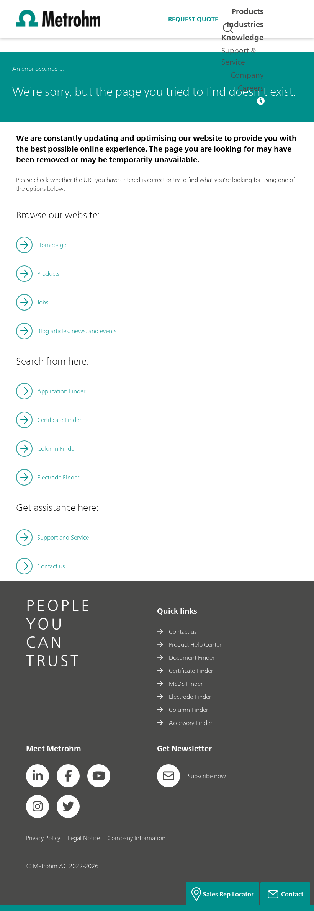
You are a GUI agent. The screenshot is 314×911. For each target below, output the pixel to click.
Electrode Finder (58, 477)
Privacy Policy (43, 837)
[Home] (58, 24)
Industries (245, 24)
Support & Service (238, 56)
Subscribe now (207, 775)
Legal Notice (84, 837)
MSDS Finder (186, 683)
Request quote (193, 19)
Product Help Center (195, 644)
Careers (250, 88)
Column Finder (56, 448)
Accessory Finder (190, 722)
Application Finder (61, 391)
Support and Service (63, 537)
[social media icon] (37, 775)
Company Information (136, 837)
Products (247, 11)
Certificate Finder (59, 419)
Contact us (51, 566)
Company (247, 75)
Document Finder (191, 657)
